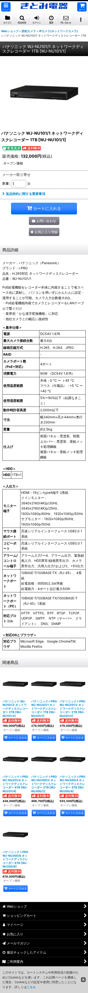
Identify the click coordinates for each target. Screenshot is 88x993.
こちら (31, 987)
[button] (6, 6)
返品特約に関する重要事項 (25, 194)
